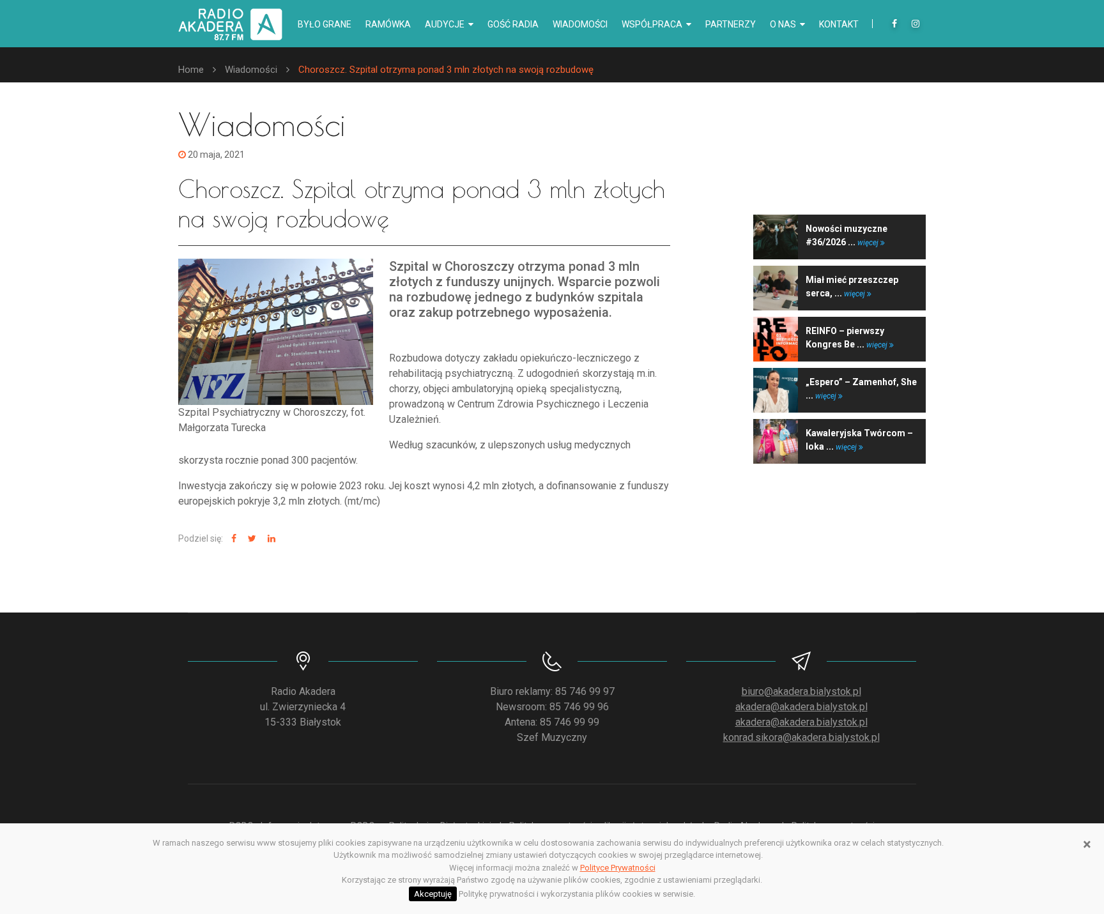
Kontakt (839, 24)
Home (191, 69)
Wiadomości (580, 24)
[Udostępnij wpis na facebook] (232, 539)
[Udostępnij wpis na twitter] (250, 539)
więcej (868, 242)
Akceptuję (433, 894)
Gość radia (513, 24)
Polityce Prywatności (618, 867)
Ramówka (388, 24)
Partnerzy (730, 24)
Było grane (324, 24)
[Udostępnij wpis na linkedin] (270, 539)
